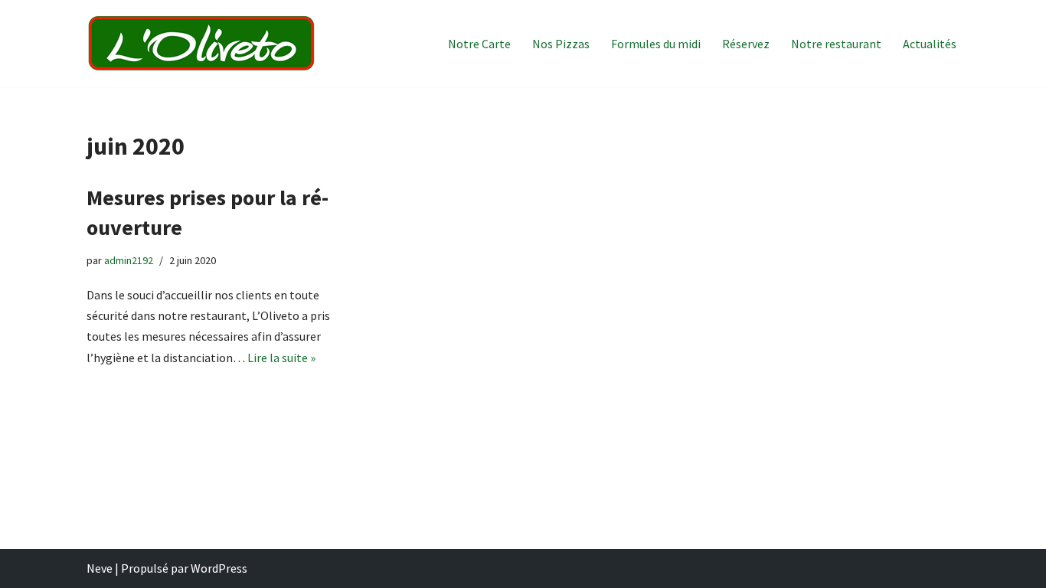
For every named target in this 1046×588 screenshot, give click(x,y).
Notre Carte (479, 43)
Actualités (929, 43)
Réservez (746, 43)
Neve (100, 568)
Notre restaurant (836, 43)
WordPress (219, 568)
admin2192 (128, 260)
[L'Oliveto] (201, 44)
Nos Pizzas (561, 43)
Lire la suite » (281, 357)
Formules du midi (656, 43)
